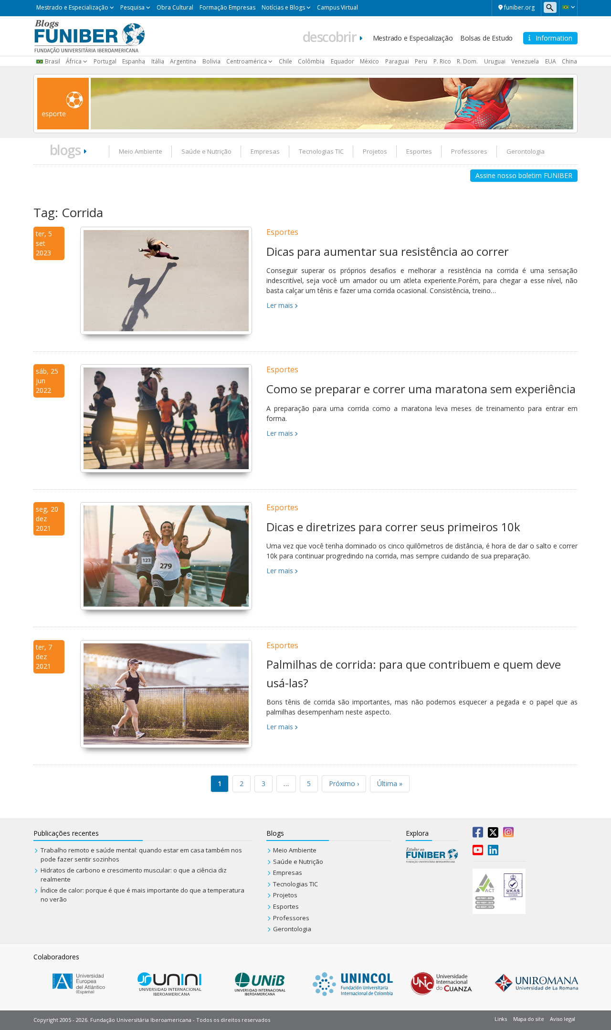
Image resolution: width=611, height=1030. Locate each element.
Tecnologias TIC (321, 151)
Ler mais (279, 305)
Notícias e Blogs (283, 7)
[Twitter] (493, 834)
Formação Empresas (227, 7)
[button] (568, 7)
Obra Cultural (175, 7)
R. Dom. (467, 61)
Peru (421, 61)
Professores (469, 151)
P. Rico (442, 61)
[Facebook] (478, 834)
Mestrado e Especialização (72, 7)
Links (501, 1018)
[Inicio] (89, 35)
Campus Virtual (337, 7)
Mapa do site (528, 1018)
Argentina (183, 61)
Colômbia (311, 61)
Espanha (133, 61)
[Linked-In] (493, 852)
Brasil (52, 61)
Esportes (419, 151)
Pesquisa (132, 7)
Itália (157, 61)
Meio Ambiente (140, 151)
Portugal (105, 61)
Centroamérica (246, 61)
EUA (550, 61)
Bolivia (211, 61)
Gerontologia (525, 151)
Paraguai (397, 61)
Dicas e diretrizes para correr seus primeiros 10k (393, 527)
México (369, 61)
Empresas (265, 151)
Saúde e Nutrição (206, 151)
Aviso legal (562, 1018)
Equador (342, 61)
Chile (285, 61)
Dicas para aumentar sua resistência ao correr (387, 251)
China (569, 61)
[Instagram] (508, 834)
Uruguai (495, 61)
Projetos (375, 151)
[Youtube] (478, 852)
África (74, 61)
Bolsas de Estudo (486, 37)
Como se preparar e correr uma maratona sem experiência (421, 389)
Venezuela (525, 61)
